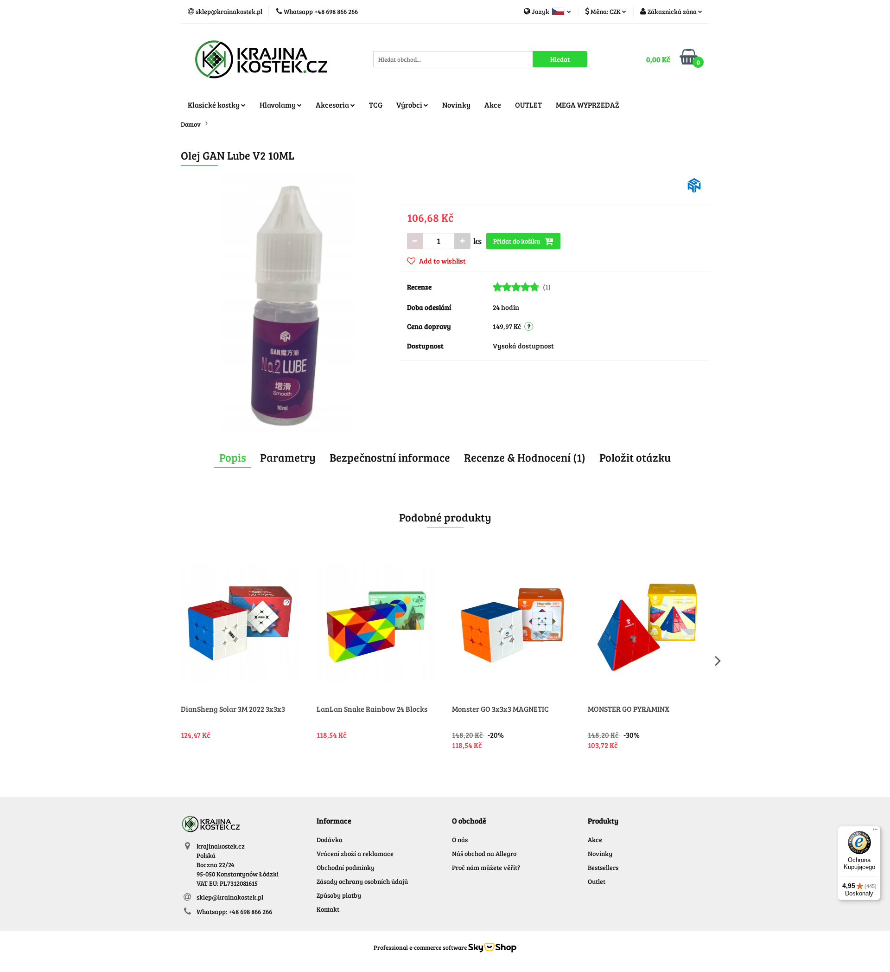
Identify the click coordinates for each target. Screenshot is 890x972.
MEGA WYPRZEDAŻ (587, 104)
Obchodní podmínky (346, 867)
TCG (375, 104)
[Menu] (875, 831)
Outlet (596, 881)
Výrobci (410, 104)
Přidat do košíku (517, 241)
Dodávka (330, 839)
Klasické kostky (214, 104)
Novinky (456, 104)
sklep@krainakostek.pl (230, 897)
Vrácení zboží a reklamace (355, 853)
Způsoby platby (339, 895)
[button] (334, 821)
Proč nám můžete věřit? (486, 867)
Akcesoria (333, 104)
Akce (492, 104)
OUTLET (528, 104)
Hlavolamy (278, 104)
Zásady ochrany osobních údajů (362, 881)
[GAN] (694, 184)
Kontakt (328, 909)
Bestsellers (603, 867)
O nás (460, 839)
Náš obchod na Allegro (484, 853)
